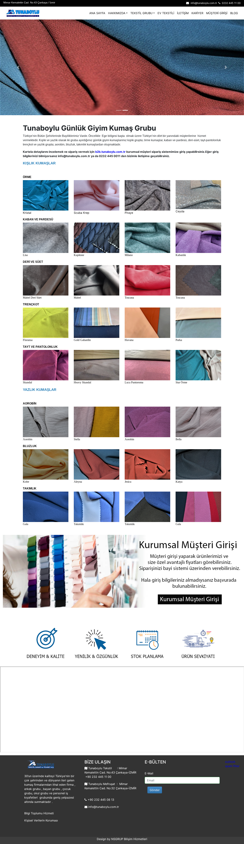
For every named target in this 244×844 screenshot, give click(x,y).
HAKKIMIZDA (116, 13)
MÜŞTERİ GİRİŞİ (216, 13)
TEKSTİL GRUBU (141, 13)
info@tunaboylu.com (102, 807)
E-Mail (149, 773)
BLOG (234, 13)
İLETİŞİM (183, 13)
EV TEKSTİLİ (166, 13)
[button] (18, 67)
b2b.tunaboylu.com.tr (110, 151)
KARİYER (197, 13)
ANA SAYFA (97, 13)
